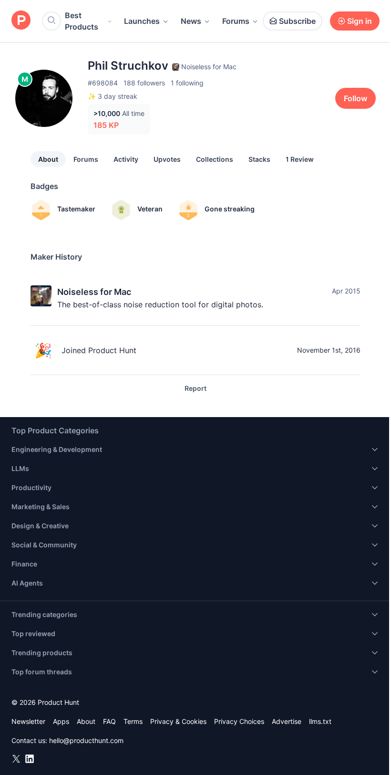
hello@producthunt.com (86, 740)
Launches (142, 21)
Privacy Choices (239, 721)
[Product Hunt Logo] (21, 20)
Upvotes (167, 159)
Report (195, 388)
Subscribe (297, 21)
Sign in (359, 21)
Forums (235, 21)
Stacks (259, 159)
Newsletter (28, 721)
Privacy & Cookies (178, 721)
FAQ (109, 721)
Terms (133, 721)
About (48, 159)
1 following (187, 83)
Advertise (286, 721)
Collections (214, 159)
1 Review (300, 159)
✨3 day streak (112, 96)
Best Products (81, 20)
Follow (355, 98)
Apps (61, 721)
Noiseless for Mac (94, 292)
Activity (125, 159)
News (191, 21)
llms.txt (320, 721)
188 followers (144, 83)
